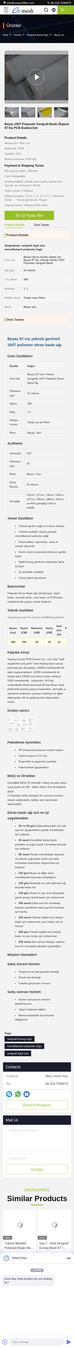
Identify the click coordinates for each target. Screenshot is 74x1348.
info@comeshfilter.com (20, 2)
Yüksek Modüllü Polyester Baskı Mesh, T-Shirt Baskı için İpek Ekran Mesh (20, 1246)
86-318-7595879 (60, 2)
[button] (66, 113)
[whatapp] (18, 1094)
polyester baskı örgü (37, 35)
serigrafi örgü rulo (17, 1053)
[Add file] (5, 1342)
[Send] (69, 1342)
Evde (5, 35)
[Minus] (68, 1258)
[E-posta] (26, 1094)
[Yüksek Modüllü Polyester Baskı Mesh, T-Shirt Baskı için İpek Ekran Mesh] (19, 1225)
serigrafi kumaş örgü (19, 1038)
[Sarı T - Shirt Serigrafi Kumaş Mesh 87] (54, 1225)
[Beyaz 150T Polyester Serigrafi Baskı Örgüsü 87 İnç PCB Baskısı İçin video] (36, 77)
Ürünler (17, 35)
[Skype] (9, 1094)
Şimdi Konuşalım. (37, 1105)
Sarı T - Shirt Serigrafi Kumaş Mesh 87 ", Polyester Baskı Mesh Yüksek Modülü (53, 1246)
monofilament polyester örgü (24, 1046)
